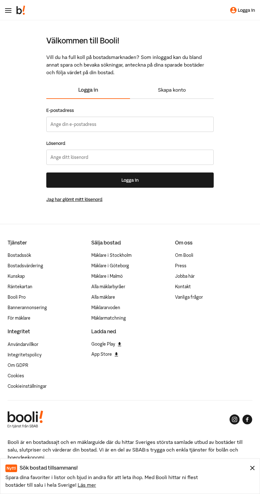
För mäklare (19, 318)
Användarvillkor (23, 344)
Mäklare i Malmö (107, 276)
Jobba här (185, 276)
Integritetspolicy (25, 355)
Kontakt (183, 286)
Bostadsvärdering (25, 266)
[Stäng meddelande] (252, 468)
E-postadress (60, 110)
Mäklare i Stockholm (111, 255)
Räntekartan (20, 286)
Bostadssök (19, 255)
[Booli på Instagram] (235, 419)
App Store (101, 354)
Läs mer (87, 485)
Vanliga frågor (189, 297)
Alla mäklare (103, 297)
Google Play (103, 344)
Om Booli (184, 255)
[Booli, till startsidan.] (20, 10)
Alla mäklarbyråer (108, 286)
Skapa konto (172, 90)
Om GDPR (18, 365)
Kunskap (16, 276)
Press (180, 266)
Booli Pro (17, 297)
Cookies (16, 376)
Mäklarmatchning (108, 318)
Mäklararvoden (105, 307)
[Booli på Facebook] (247, 419)
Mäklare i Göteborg (110, 266)
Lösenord (55, 143)
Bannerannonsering (27, 307)
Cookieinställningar (27, 386)
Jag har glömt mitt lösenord (74, 199)
